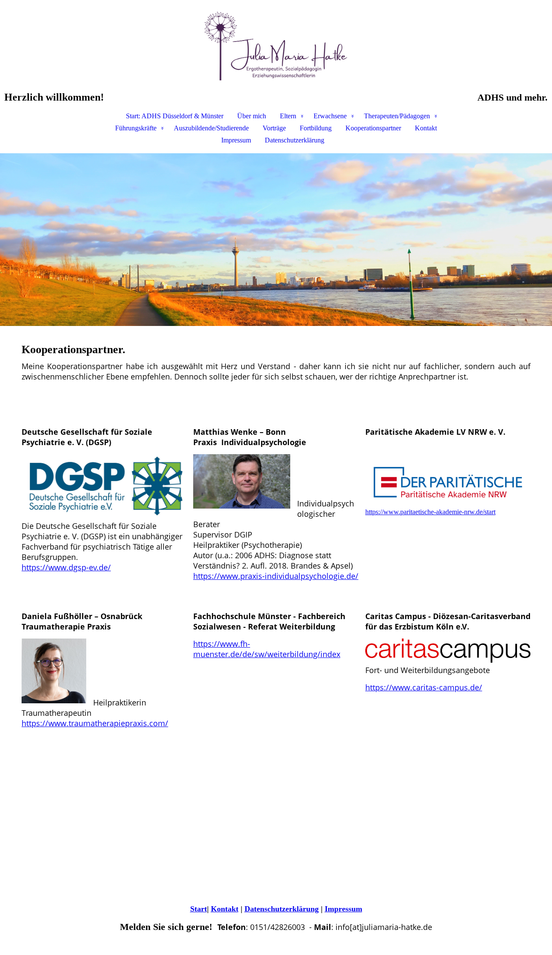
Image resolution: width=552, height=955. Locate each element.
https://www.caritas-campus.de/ (423, 687)
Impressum (236, 140)
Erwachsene (330, 116)
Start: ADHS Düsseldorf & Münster (174, 116)
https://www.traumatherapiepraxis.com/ (95, 723)
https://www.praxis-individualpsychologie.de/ (275, 576)
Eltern (288, 116)
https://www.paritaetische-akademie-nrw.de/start (430, 511)
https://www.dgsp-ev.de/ (66, 567)
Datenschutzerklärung (294, 140)
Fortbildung (316, 128)
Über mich (251, 116)
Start (198, 908)
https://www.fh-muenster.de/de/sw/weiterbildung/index (266, 649)
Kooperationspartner (373, 128)
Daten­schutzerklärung (282, 908)
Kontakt (426, 128)
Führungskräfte (136, 128)
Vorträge (274, 128)
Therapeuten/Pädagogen (397, 116)
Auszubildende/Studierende (211, 128)
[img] (276, 46)
